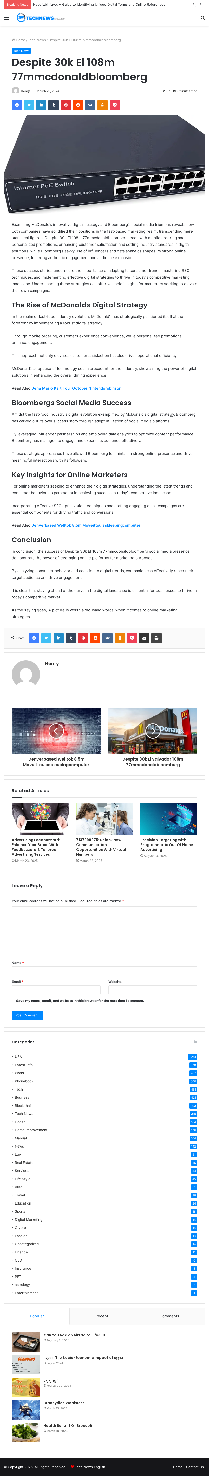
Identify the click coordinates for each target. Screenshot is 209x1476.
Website (115, 982)
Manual (21, 1138)
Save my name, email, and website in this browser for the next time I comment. (80, 1001)
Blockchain (24, 1106)
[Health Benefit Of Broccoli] (26, 1432)
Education (23, 1203)
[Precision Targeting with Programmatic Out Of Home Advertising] (168, 819)
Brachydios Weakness (64, 1403)
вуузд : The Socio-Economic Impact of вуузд (83, 1357)
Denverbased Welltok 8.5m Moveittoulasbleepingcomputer (85, 525)
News (19, 1146)
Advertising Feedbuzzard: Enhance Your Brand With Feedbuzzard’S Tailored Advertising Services (36, 847)
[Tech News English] (41, 17)
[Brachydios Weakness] (26, 1410)
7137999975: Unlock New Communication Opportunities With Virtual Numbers (101, 847)
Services (22, 1171)
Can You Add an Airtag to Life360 (74, 1335)
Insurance (23, 1268)
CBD (18, 1260)
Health (20, 1122)
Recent (101, 1316)
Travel (20, 1195)
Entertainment (26, 1293)
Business (22, 1097)
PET (18, 1276)
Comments (169, 1316)
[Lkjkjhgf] (26, 1387)
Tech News (37, 40)
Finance (21, 1252)
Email (17, 982)
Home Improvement (31, 1130)
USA (18, 1057)
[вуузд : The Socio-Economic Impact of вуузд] (26, 1364)
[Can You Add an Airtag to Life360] (26, 1342)
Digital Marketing (28, 1219)
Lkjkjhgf (51, 1380)
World (19, 1073)
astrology (22, 1285)
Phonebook (24, 1081)
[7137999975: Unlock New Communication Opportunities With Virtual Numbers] (104, 819)
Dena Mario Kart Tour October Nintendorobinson (76, 388)
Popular (37, 1316)
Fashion (21, 1236)
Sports (20, 1211)
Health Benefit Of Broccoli (68, 1425)
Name (18, 963)
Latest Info (24, 1065)
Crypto (20, 1228)
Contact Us (195, 1467)
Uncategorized (27, 1244)
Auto (18, 1187)
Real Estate (24, 1162)
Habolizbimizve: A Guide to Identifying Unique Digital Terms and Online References (99, 4)
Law (18, 1154)
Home (20, 40)
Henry (25, 91)
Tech (19, 1089)
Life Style (22, 1179)
